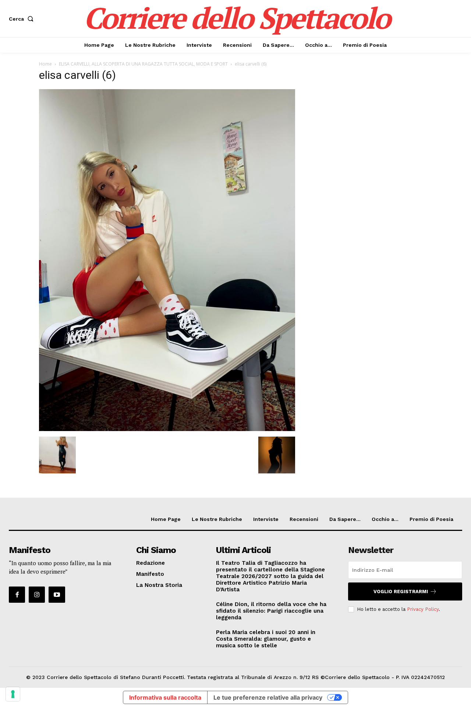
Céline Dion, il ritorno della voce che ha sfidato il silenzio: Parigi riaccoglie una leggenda (271, 611)
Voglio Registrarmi (400, 591)
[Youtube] (57, 595)
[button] (22, 19)
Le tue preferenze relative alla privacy (267, 697)
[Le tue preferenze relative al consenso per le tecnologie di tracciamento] (13, 694)
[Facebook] (17, 595)
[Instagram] (37, 595)
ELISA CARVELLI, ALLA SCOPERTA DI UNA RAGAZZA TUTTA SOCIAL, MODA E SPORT (143, 64)
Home (45, 64)
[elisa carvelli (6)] (167, 429)
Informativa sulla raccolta (165, 697)
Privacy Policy (423, 609)
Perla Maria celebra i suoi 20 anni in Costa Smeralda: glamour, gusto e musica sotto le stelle (265, 639)
